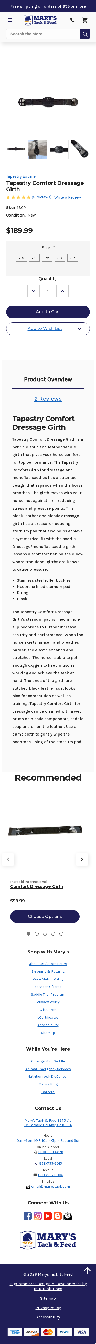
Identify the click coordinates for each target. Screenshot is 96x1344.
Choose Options (45, 916)
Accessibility (48, 1025)
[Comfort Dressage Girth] (45, 831)
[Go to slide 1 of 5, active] (28, 934)
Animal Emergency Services (48, 1069)
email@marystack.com (50, 1186)
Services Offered (48, 987)
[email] (67, 1216)
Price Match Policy (48, 979)
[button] (87, 1270)
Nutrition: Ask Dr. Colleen (48, 1076)
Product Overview (48, 379)
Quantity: (48, 278)
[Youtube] (48, 1216)
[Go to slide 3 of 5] (45, 934)
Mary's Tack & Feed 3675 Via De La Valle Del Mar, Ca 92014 (48, 1122)
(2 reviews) (42, 197)
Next (82, 859)
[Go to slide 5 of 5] (61, 934)
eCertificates (48, 1017)
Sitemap (48, 1033)
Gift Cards (48, 1010)
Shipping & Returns (48, 971)
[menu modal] (9, 20)
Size (48, 247)
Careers (48, 1092)
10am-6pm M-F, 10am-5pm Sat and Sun (48, 1140)
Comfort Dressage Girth (36, 886)
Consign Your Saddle (48, 1061)
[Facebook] (28, 1216)
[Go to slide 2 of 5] (37, 934)
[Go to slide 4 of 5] (53, 934)
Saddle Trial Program (48, 994)
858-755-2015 (50, 1163)
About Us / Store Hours (48, 964)
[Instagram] (38, 1216)
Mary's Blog (48, 1084)
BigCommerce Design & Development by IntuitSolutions (48, 1286)
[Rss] (58, 1216)
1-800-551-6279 (50, 1152)
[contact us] (72, 20)
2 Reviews (48, 398)
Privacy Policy (48, 1002)
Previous (8, 859)
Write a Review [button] (67, 197)
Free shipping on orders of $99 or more (48, 6)
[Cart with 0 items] (85, 20)
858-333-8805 (50, 1175)
